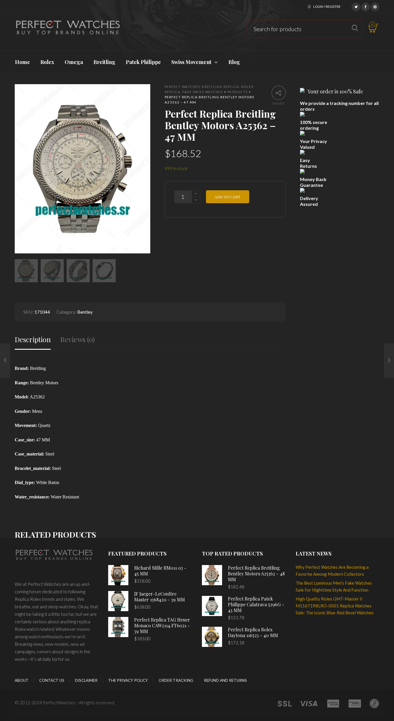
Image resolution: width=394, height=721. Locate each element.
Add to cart (228, 196)
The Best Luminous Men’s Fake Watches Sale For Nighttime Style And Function (334, 586)
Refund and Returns (225, 680)
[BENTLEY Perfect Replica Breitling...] (5, 360)
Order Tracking (176, 680)
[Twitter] (356, 6)
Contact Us (51, 680)
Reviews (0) (77, 339)
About (22, 680)
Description (33, 339)
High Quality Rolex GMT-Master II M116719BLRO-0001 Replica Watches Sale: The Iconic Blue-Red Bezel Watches (335, 605)
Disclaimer (86, 680)
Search (355, 28)
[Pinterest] (375, 6)
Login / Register (326, 6)
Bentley (85, 312)
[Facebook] (365, 6)
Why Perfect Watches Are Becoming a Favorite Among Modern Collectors (332, 570)
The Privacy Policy (128, 680)
